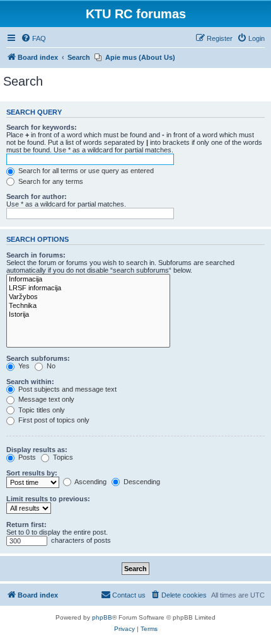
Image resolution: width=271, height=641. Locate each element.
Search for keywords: (41, 127)
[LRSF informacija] (88, 288)
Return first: (26, 524)
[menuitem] (33, 38)
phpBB (102, 617)
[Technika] (88, 306)
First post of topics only (52, 420)
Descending (141, 481)
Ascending (90, 481)
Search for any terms (49, 181)
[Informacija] (88, 279)
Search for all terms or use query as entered (85, 170)
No (50, 366)
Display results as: (36, 449)
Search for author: (36, 196)
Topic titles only (40, 410)
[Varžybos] (88, 297)
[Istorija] (88, 314)
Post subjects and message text (66, 389)
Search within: (30, 381)
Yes (23, 366)
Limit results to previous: (48, 498)
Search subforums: (38, 358)
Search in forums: (36, 255)
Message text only (45, 399)
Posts (26, 457)
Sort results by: (31, 473)
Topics (62, 457)
